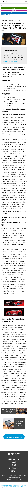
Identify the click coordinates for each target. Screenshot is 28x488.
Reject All (14, 10)
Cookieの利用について (16, 485)
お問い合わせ (22, 475)
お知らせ (4, 475)
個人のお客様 (13, 475)
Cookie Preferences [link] (19, 486)
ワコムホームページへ (6, 486)
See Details (14, 12)
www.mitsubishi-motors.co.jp (10, 61)
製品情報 (14, 462)
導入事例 (14, 465)
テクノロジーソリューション (14, 479)
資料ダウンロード (14, 468)
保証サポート (14, 471)
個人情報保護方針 (8, 485)
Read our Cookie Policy (5, 14)
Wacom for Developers (14, 477)
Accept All (14, 8)
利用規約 (3, 485)
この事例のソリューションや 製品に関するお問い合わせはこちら (14, 436)
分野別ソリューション (14, 459)
